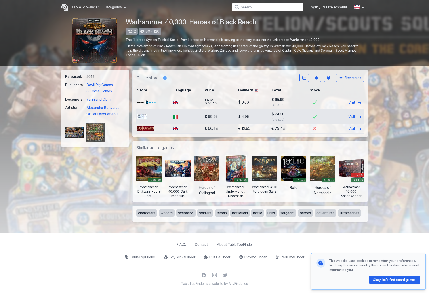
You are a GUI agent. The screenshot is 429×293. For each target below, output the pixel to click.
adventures (325, 213)
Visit (352, 102)
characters (146, 213)
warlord (167, 213)
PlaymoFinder (255, 257)
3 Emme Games (99, 91)
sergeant (287, 213)
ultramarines (349, 213)
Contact (201, 244)
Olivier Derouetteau (102, 114)
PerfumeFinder (292, 257)
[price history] (304, 78)
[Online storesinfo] (164, 78)
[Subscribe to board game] (316, 78)
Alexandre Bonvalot (102, 107)
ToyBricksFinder (182, 257)
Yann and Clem (98, 99)
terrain (222, 213)
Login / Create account (328, 7)
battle (257, 213)
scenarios (186, 213)
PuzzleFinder (219, 257)
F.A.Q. (181, 244)
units (271, 213)
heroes (305, 213)
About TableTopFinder (235, 244)
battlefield (240, 213)
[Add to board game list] (328, 78)
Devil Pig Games (99, 85)
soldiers (205, 213)
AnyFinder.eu (238, 283)
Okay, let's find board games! (394, 280)
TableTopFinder (142, 257)
